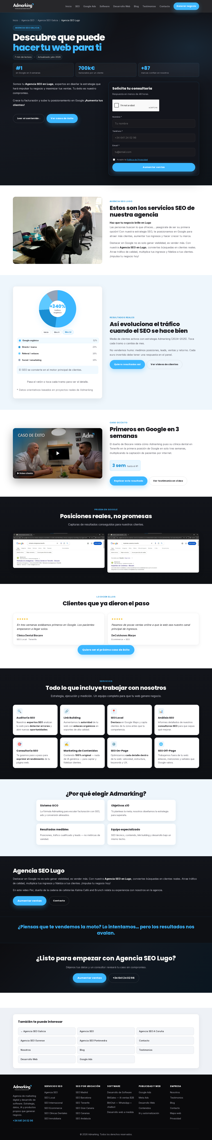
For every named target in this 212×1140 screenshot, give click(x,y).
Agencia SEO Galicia (48, 20)
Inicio (68, 6)
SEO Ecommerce (53, 1108)
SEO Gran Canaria (85, 1108)
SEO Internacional (53, 1102)
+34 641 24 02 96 (124, 978)
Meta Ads (144, 1097)
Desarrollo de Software (119, 1092)
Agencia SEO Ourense (33, 1040)
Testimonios (149, 6)
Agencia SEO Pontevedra (93, 1040)
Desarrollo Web (121, 6)
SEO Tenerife (83, 1102)
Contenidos (145, 1108)
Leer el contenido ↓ (28, 118)
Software (105, 6)
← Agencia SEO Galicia (33, 1031)
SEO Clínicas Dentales (55, 1113)
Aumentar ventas (154, 167)
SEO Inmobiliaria (52, 1118)
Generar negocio (186, 6)
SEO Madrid (82, 1092)
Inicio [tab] (46, 332)
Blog (136, 6)
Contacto (165, 6)
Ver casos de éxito (62, 118)
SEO (77, 6)
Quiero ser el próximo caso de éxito (106, 650)
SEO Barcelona (83, 1097)
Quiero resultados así (127, 364)
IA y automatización (149, 1113)
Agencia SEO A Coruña (151, 1031)
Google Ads (89, 6)
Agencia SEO (27, 20)
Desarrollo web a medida (120, 1112)
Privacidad (175, 1118)
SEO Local (49, 1097)
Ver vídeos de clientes (164, 364)
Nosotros (26, 1050)
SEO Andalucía (83, 1118)
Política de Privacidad (137, 159)
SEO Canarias (83, 1113)
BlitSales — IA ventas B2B (120, 1097)
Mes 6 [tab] (56, 332)
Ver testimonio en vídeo (168, 480)
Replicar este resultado (128, 480)
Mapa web (175, 1113)
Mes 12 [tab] (68, 332)
